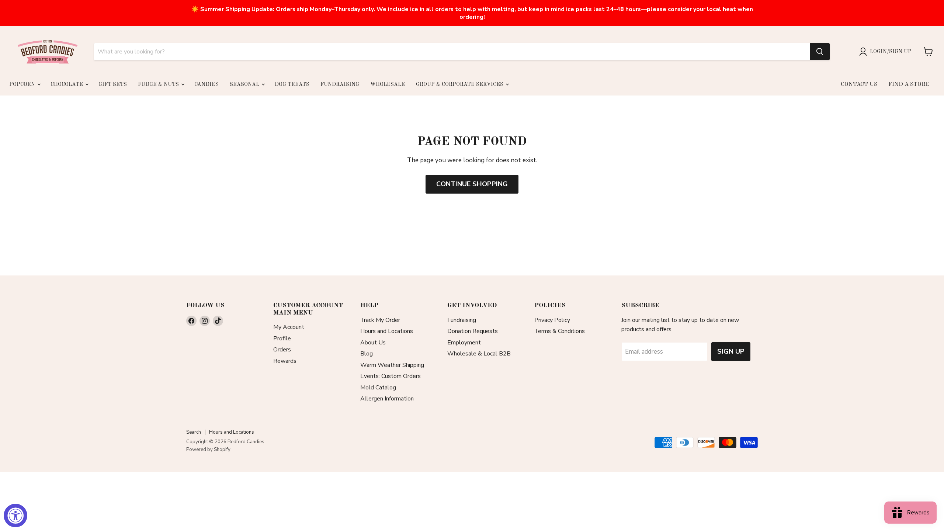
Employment (464, 343)
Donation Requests (472, 331)
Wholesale (387, 84)
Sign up (731, 351)
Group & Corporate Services (460, 84)
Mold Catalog (378, 388)
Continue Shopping (472, 184)
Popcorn (23, 84)
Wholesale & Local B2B (479, 354)
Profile (282, 338)
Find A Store (908, 84)
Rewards (284, 361)
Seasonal (245, 84)
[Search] (820, 51)
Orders (282, 350)
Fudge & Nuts (159, 84)
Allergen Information (387, 399)
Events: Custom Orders (390, 376)
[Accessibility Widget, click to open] (15, 515)
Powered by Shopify (208, 449)
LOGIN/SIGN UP (891, 51)
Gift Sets (112, 84)
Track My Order (380, 320)
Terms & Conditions (559, 331)
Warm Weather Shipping (392, 365)
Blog (366, 354)
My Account (288, 327)
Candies (206, 84)
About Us (373, 343)
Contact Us (859, 84)
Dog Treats (292, 84)
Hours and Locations (386, 331)
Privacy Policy (552, 320)
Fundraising (339, 84)
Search (193, 432)
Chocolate (67, 84)
